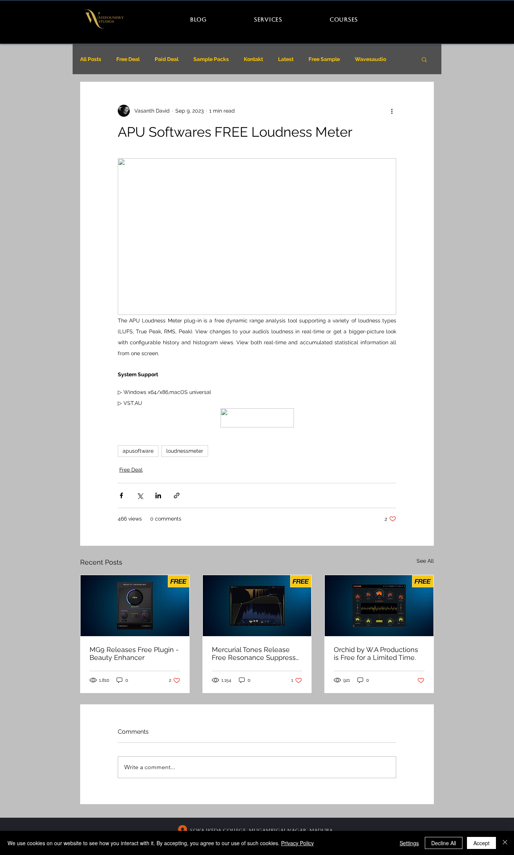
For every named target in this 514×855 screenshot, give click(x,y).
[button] (424, 59)
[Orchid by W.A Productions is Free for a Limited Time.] (379, 605)
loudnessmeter (184, 451)
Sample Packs (211, 59)
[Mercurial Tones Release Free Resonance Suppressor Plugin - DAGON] (257, 605)
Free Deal (128, 59)
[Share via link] (176, 495)
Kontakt (253, 59)
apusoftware (138, 451)
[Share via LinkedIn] (158, 495)
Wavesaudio (370, 59)
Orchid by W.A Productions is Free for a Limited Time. (376, 653)
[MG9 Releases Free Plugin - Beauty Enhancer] (135, 605)
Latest (285, 59)
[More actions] (391, 110)
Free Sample (324, 59)
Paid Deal (166, 59)
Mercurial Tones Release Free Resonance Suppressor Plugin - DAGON (257, 653)
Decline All (443, 843)
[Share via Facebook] (121, 495)
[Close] (504, 843)
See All (425, 561)
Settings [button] (409, 843)
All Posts (90, 59)
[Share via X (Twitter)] (139, 495)
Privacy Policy (297, 843)
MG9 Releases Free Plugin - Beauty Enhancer (134, 653)
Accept (481, 843)
